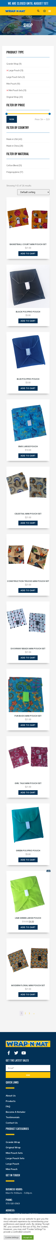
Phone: (9, 1200)
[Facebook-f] (9, 1053)
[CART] (44, 11)
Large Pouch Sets (15, 77)
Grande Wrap (14, 64)
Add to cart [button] (28, 253)
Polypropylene (14, 172)
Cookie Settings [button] (12, 1237)
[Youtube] (24, 1053)
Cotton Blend (14, 165)
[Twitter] (16, 1053)
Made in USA (14, 139)
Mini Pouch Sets (17, 90)
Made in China (14, 146)
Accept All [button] (27, 1237)
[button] (38, 11)
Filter (11, 119)
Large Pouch (16, 70)
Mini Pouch (13, 83)
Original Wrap (14, 97)
